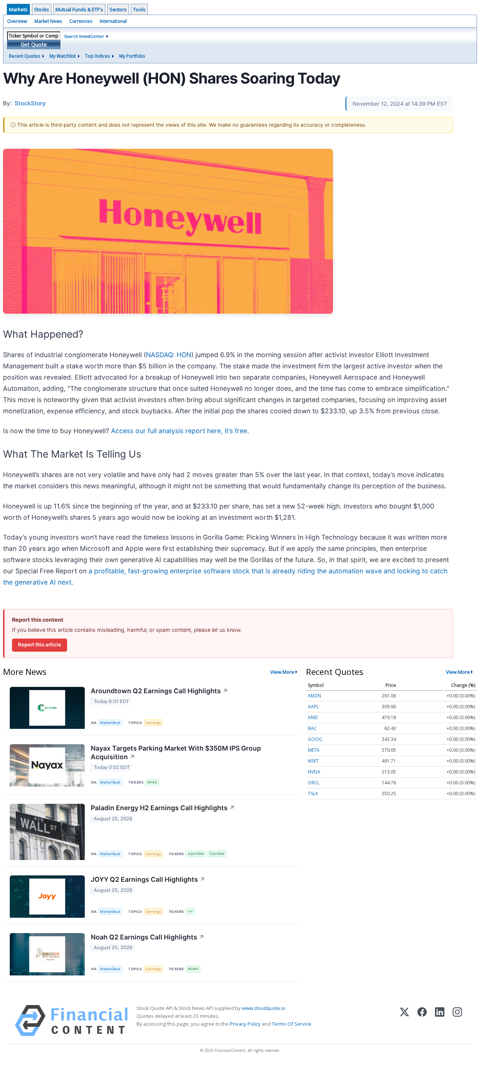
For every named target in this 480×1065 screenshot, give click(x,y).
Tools (139, 9)
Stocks (41, 9)
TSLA (313, 793)
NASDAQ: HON (168, 355)
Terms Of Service (291, 1023)
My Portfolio (132, 56)
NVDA (314, 772)
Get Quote (34, 44)
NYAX (152, 782)
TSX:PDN (216, 854)
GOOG (315, 739)
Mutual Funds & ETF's (79, 9)
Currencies (80, 21)
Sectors (118, 9)
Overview (17, 21)
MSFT (313, 761)
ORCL (314, 782)
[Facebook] (422, 1020)
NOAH (193, 969)
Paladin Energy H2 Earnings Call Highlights (163, 808)
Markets (18, 9)
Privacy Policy (245, 1023)
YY (190, 911)
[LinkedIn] (439, 1020)
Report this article (39, 645)
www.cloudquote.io (263, 1008)
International (113, 21)
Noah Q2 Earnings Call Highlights (147, 937)
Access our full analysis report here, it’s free (179, 431)
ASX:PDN (196, 854)
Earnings (153, 723)
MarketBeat (110, 723)
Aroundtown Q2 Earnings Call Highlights (159, 691)
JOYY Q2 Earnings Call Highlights (148, 879)
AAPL (313, 706)
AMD (313, 717)
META (314, 750)
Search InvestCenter (84, 36)
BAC (312, 728)
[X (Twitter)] (404, 1020)
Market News (48, 21)
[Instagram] (457, 1020)
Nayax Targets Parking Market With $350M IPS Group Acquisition (176, 752)
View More (282, 672)
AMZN (314, 696)
